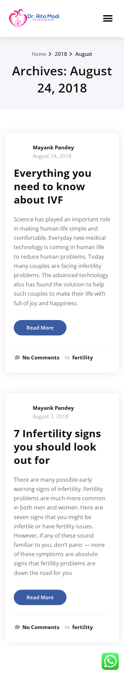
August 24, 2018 (52, 155)
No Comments (40, 357)
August (83, 53)
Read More (40, 327)
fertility (82, 357)
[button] (107, 18)
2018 (61, 53)
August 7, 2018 (51, 416)
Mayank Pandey (53, 147)
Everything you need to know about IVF (53, 186)
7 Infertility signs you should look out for (57, 446)
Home (39, 53)
